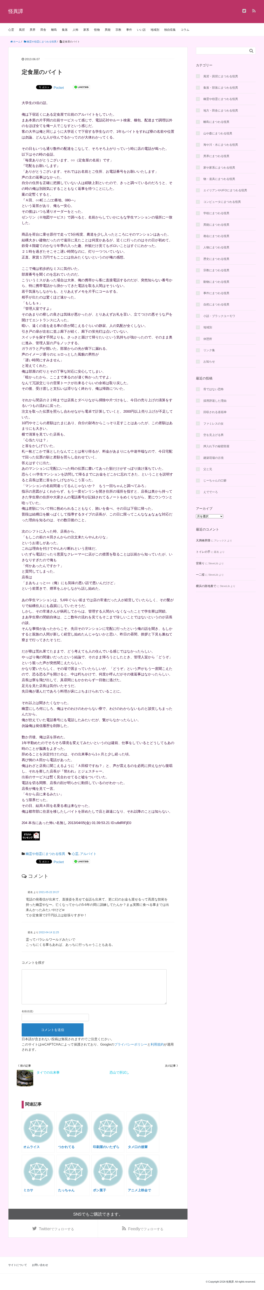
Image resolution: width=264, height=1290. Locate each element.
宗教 (118, 29)
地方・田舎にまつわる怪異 (220, 110)
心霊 (11, 29)
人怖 (75, 29)
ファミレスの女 (213, 423)
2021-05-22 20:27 (49, 892)
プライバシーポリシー (130, 1044)
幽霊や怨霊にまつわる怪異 (45, 854)
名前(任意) (27, 1011)
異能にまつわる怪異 (216, 224)
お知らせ (209, 361)
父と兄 (207, 469)
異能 (108, 29)
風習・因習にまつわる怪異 (220, 76)
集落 (65, 29)
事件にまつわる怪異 (216, 293)
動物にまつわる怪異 (216, 281)
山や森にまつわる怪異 (217, 133)
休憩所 (207, 338)
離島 (54, 29)
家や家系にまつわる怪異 (219, 167)
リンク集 (209, 350)
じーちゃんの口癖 (214, 480)
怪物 (97, 29)
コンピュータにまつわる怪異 (222, 201)
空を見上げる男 (213, 435)
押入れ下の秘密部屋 (216, 446)
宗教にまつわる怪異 (216, 270)
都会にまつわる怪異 (216, 236)
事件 (129, 29)
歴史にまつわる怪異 (216, 259)
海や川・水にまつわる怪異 (220, 144)
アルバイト (88, 854)
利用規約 (157, 1044)
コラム (185, 29)
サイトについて (17, 1265)
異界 (32, 29)
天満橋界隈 (203, 540)
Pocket (59, 87)
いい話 (141, 29)
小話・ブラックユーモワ (219, 316)
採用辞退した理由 (214, 400)
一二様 (200, 574)
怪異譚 (15, 11)
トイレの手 (203, 551)
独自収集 (170, 29)
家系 (86, 29)
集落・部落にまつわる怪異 (220, 87)
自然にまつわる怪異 (216, 304)
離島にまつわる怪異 (216, 121)
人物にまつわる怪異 (216, 247)
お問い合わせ (40, 1265)
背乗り (200, 563)
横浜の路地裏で (206, 586)
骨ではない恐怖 (213, 389)
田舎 (43, 29)
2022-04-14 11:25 (49, 932)
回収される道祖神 (214, 412)
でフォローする (56, 1229)
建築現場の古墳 (213, 457)
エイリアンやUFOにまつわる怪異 (225, 190)
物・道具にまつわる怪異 (219, 179)
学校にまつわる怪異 (216, 213)
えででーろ (210, 492)
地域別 (155, 29)
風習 (22, 29)
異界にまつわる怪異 (216, 156)
